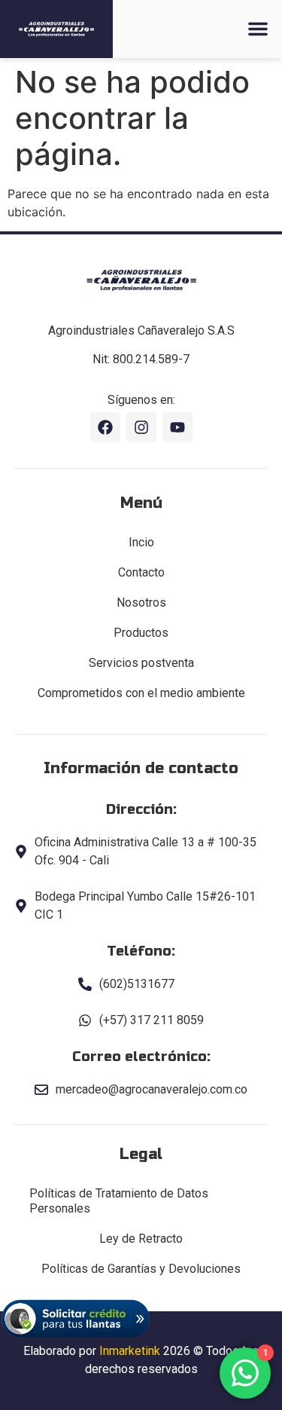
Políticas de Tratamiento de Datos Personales (118, 1201)
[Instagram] (141, 427)
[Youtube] (177, 427)
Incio (141, 542)
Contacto (141, 572)
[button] (258, 28)
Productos (141, 632)
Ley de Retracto (141, 1238)
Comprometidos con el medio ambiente (141, 693)
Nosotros (141, 602)
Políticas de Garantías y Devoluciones (141, 1269)
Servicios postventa (141, 663)
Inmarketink (129, 1351)
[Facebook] (105, 427)
